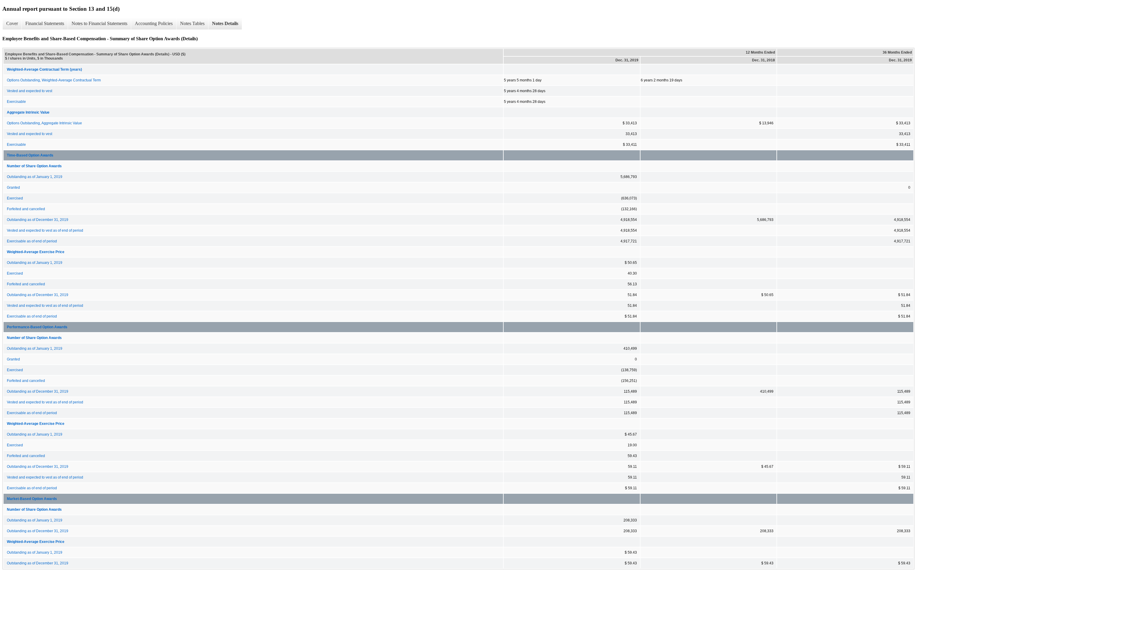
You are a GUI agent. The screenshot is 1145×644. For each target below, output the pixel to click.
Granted (13, 187)
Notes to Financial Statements (99, 23)
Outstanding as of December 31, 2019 (37, 220)
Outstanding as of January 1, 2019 (34, 177)
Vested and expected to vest (29, 91)
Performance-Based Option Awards (37, 327)
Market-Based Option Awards (32, 499)
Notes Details (225, 23)
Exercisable (16, 101)
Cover (12, 23)
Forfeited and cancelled (26, 209)
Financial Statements (44, 23)
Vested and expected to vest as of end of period (45, 230)
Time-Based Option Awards (30, 155)
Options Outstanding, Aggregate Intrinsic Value (44, 123)
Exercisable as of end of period (32, 241)
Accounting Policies (154, 23)
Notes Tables (192, 23)
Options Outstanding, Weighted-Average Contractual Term (54, 80)
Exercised (15, 198)
